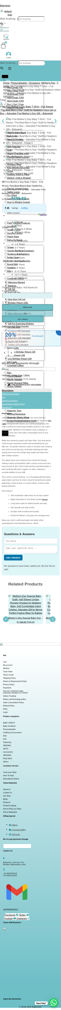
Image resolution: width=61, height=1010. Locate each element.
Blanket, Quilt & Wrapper (19, 178)
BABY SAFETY (9, 723)
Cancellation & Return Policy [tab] (13, 404)
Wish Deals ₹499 (15, 101)
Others (5, 762)
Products (6, 802)
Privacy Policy (8, 685)
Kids (5, 736)
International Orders (11, 779)
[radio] (23, 222)
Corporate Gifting (15, 365)
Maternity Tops (14, 410)
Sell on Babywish (10, 812)
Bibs (9, 373)
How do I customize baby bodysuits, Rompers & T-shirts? (15, 692)
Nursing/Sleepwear (16, 414)
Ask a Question (13, 557)
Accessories (8, 752)
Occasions (34, 83)
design (45, 499)
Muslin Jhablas (14, 386)
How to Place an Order (12, 809)
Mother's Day (48, 83)
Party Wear (7, 758)
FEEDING (7, 746)
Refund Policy (8, 706)
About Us (7, 789)
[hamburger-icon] (5, 76)
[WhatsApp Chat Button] (53, 1002)
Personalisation (19, 83)
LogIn (5, 712)
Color (5, 227)
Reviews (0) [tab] (6, 408)
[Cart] (3, 45)
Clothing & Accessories (12, 733)
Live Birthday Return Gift (20, 358)
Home (6, 83)
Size (5, 261)
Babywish (5, 5)
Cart (5, 662)
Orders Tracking (9, 696)
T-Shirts (26, 375)
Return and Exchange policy (14, 699)
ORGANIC (7, 755)
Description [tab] (7, 390)
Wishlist (6, 668)
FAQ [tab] (3, 397)
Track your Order (10, 772)
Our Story (7, 796)
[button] (9, 68)
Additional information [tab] (10, 394)
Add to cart (27, 307)
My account (7, 665)
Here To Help (8, 776)
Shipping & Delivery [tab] (10, 401)
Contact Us (7, 793)
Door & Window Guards (18, 202)
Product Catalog (9, 806)
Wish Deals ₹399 (15, 97)
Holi (4, 739)
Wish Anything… (9, 18)
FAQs (5, 709)
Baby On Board (9, 726)
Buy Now (27, 313)
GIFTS (5, 749)
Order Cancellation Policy (13, 703)
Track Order (8, 672)
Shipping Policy (9, 678)
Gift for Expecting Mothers (21, 323)
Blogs (5, 799)
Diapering (7, 742)
